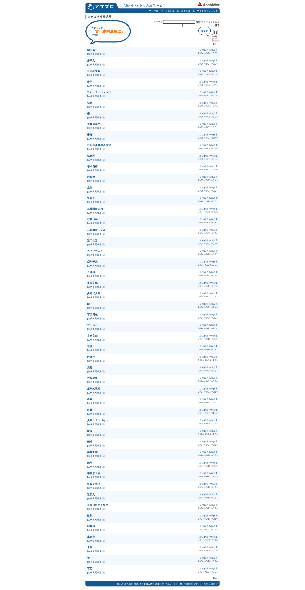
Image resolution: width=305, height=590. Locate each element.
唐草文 (91, 60)
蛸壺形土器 (93, 473)
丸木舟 (91, 198)
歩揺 (89, 134)
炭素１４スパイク (97, 420)
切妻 (89, 102)
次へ (216, 44)
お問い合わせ (211, 584)
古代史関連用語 (96, 54)
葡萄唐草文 (93, 124)
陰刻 (89, 515)
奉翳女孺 (92, 452)
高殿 (89, 399)
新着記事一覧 (172, 11)
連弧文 (91, 494)
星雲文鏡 (92, 282)
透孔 (89, 346)
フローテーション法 (99, 92)
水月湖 (91, 536)
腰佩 (89, 430)
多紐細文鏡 (93, 71)
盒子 (89, 81)
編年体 (91, 50)
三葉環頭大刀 (95, 208)
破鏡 (89, 409)
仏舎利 (91, 155)
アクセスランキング (207, 11)
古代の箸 (92, 378)
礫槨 (89, 441)
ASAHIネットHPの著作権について (184, 584)
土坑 (89, 187)
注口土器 (92, 240)
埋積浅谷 (92, 219)
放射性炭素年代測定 (99, 145)
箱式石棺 (92, 166)
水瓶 (89, 547)
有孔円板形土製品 (97, 505)
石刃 (89, 568)
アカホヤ (92, 325)
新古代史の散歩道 (208, 50)
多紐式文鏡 (93, 293)
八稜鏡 (91, 272)
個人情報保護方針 (155, 584)
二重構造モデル (96, 229)
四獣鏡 (91, 177)
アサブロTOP (156, 11)
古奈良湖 (92, 335)
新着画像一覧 (188, 11)
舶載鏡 (91, 526)
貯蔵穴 (91, 356)
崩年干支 (92, 261)
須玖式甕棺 (93, 388)
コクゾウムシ (95, 251)
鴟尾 (89, 462)
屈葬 (89, 367)
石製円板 (92, 314)
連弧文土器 (93, 483)
